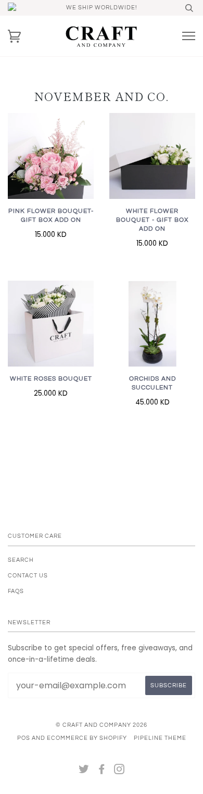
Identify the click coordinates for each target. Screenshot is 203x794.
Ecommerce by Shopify (87, 738)
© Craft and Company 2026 (101, 725)
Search (21, 560)
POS (23, 738)
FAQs (16, 591)
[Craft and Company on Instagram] (119, 771)
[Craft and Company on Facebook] (101, 771)
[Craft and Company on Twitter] (84, 771)
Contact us (28, 575)
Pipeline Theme (160, 738)
